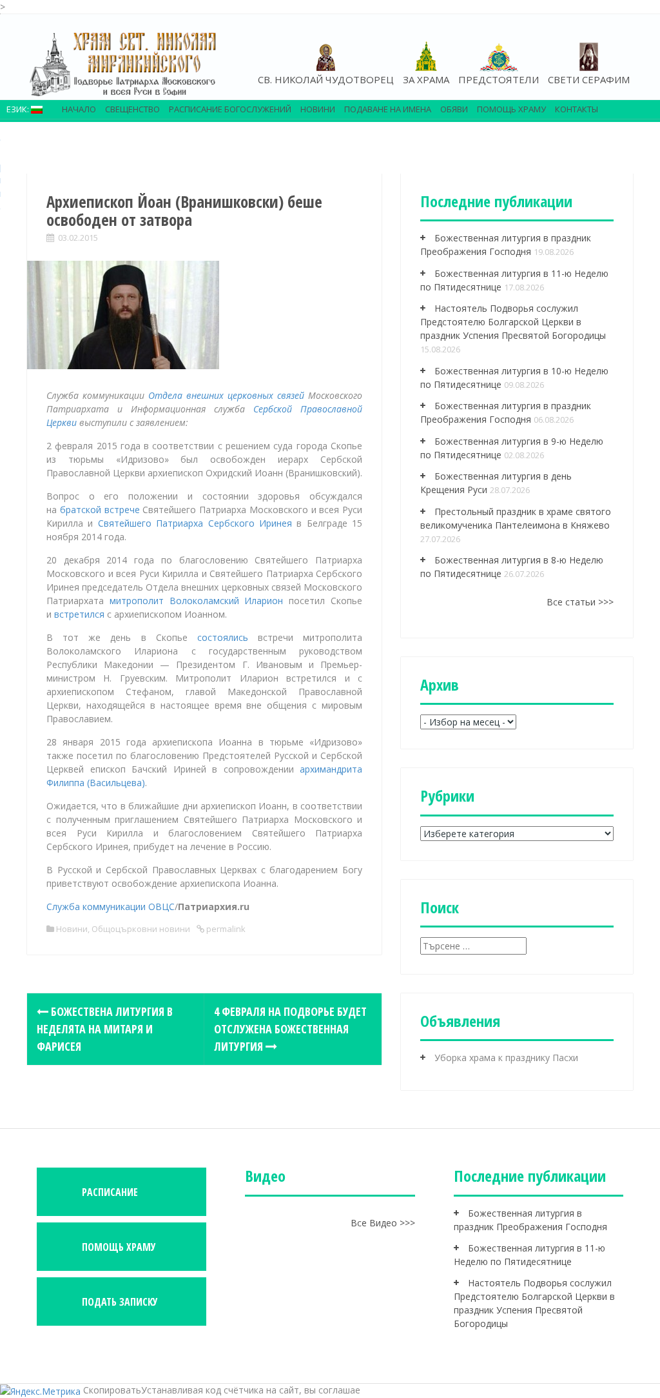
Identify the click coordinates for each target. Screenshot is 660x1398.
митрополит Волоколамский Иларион (197, 600)
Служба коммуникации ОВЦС (110, 906)
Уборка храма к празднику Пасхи (506, 1057)
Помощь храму (511, 109)
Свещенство (132, 109)
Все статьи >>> (580, 602)
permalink (225, 929)
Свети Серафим (589, 79)
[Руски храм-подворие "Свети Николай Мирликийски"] (123, 63)
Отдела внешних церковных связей (226, 395)
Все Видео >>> (383, 1223)
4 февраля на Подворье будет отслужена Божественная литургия (290, 1029)
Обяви (454, 109)
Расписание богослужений (230, 109)
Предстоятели (498, 79)
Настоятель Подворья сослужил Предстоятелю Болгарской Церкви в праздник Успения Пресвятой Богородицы (513, 321)
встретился (79, 614)
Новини (317, 109)
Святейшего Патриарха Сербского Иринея (195, 523)
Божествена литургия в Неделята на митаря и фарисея (105, 1029)
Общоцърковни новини (141, 929)
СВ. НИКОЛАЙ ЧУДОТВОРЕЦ (326, 79)
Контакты (576, 109)
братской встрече (100, 509)
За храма (426, 79)
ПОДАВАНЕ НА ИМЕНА (387, 109)
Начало (79, 109)
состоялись (222, 637)
